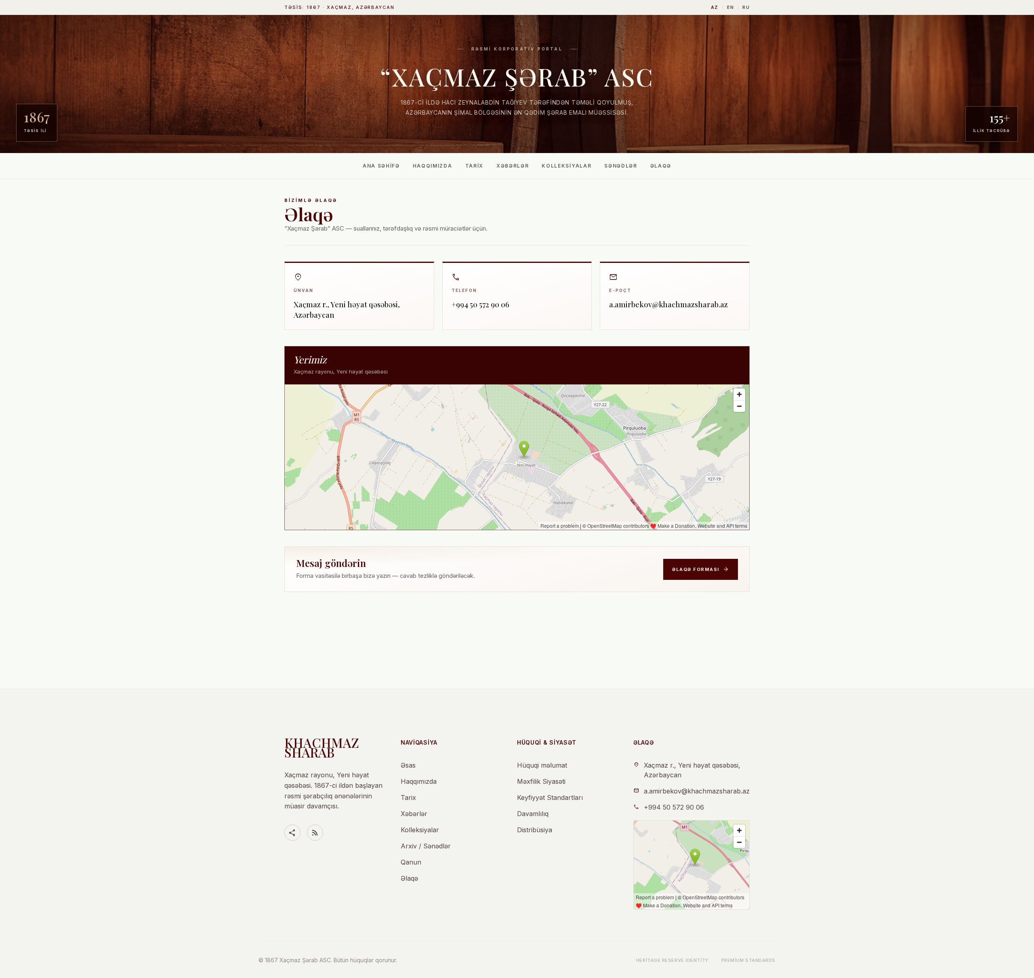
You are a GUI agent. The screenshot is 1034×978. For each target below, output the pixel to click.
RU (746, 7)
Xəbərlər (512, 166)
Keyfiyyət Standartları (550, 797)
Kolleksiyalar (566, 166)
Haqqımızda (432, 166)
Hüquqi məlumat (542, 765)
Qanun (411, 862)
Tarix (474, 166)
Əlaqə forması (700, 569)
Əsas (408, 765)
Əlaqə (660, 166)
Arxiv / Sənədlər (426, 846)
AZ (715, 7)
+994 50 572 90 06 (674, 807)
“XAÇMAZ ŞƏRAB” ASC (517, 76)
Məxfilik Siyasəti (541, 781)
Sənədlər (620, 166)
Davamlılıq (533, 814)
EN (730, 7)
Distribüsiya (534, 830)
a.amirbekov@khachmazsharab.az (697, 791)
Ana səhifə (381, 166)
